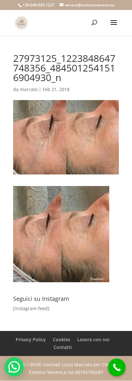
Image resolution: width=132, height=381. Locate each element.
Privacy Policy (31, 339)
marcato (28, 89)
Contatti (63, 347)
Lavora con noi (93, 339)
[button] (14, 367)
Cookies (61, 339)
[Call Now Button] (117, 367)
